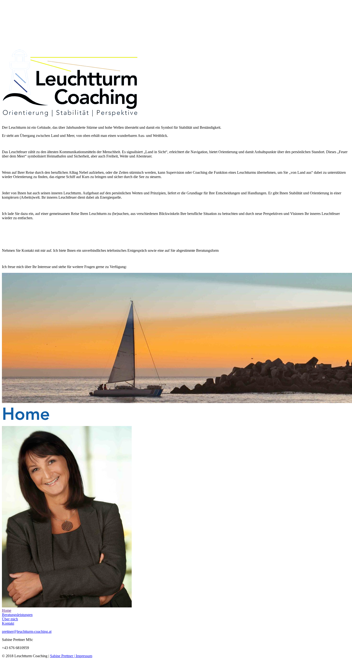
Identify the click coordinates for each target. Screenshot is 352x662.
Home (6, 610)
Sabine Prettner (62, 656)
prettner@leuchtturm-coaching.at (26, 631)
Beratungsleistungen (17, 615)
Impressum (84, 656)
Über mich (10, 619)
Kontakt (8, 623)
